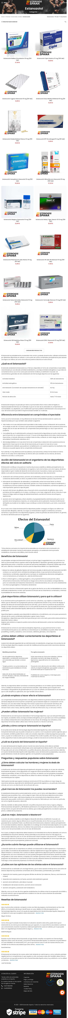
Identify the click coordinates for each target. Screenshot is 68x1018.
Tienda (8, 17)
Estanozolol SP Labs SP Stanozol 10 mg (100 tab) (50, 260)
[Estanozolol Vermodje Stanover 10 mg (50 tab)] (50, 282)
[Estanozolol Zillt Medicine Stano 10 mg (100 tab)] (17, 323)
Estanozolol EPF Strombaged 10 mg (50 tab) (50, 139)
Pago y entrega (28, 979)
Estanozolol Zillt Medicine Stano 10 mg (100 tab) (17, 341)
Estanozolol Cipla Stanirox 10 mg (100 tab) (50, 58)
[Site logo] (34, 2)
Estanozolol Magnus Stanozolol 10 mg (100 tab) (17, 220)
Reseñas (26, 986)
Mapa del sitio (28, 991)
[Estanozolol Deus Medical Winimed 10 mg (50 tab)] (50, 81)
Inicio (3, 17)
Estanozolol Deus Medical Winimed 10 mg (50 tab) (50, 99)
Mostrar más (40, 913)
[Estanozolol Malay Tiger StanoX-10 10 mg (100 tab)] (50, 202)
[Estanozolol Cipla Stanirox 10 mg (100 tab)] (50, 41)
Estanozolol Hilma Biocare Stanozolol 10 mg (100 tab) (50, 180)
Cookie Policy (28, 989)
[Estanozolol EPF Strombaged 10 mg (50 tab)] (50, 121)
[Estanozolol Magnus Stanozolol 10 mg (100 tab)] (17, 202)
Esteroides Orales (16, 17)
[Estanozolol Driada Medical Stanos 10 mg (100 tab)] (17, 121)
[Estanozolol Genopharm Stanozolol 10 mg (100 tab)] (17, 162)
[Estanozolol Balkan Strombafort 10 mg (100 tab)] (17, 41)
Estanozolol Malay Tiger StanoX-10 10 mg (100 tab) (50, 220)
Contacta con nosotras (31, 982)
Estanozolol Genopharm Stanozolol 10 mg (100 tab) (17, 180)
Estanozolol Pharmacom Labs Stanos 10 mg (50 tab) (17, 260)
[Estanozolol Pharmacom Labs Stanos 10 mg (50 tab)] (17, 242)
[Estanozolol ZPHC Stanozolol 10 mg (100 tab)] (50, 323)
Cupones (26, 977)
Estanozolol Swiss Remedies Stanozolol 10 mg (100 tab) (17, 301)
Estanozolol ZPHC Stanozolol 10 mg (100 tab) (50, 340)
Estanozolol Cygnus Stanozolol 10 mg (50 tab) (17, 99)
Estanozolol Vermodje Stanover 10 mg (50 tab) (50, 300)
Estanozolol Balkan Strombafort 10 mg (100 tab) (17, 59)
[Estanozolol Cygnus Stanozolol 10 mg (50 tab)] (17, 81)
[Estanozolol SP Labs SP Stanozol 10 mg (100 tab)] (50, 242)
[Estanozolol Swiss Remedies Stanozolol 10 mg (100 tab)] (17, 282)
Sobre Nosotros (28, 984)
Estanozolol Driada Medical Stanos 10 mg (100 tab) (17, 140)
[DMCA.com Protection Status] (56, 994)
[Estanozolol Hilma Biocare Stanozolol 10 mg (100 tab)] (50, 162)
